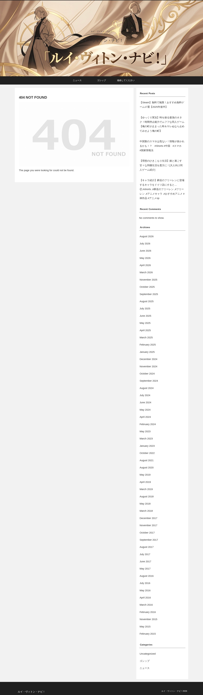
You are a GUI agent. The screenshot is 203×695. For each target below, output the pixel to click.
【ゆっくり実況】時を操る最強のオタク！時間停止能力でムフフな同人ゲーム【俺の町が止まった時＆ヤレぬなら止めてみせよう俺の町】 (162, 124)
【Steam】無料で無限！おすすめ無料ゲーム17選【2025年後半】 (162, 104)
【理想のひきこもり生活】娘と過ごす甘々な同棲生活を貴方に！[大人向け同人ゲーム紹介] (161, 165)
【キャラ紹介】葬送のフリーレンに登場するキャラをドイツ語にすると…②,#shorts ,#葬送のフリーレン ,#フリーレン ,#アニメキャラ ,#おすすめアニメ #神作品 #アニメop (162, 189)
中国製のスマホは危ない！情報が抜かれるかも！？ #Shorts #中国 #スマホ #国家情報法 (162, 146)
